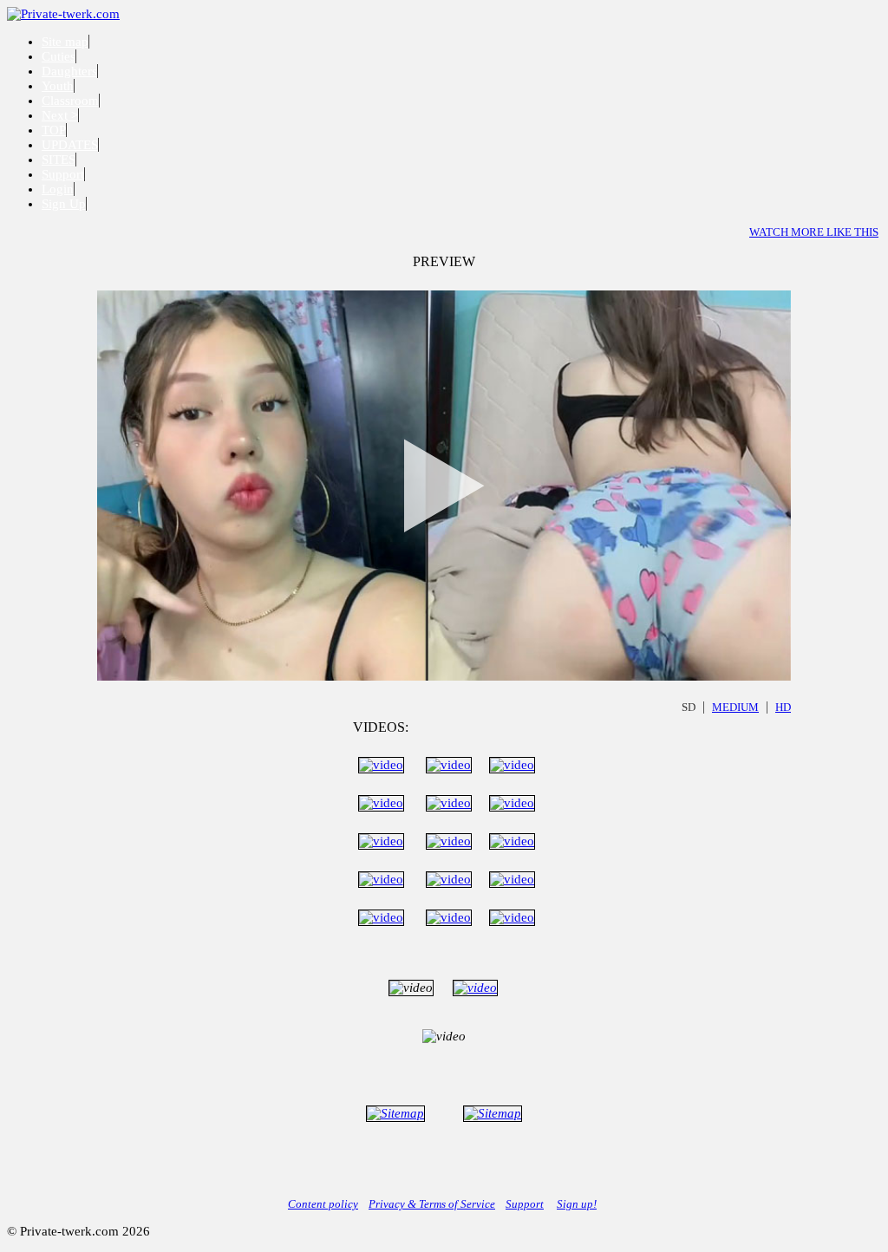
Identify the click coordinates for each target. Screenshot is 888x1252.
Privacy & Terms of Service (432, 1203)
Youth (58, 86)
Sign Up (64, 204)
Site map (65, 42)
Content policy (323, 1203)
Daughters (69, 71)
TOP (54, 130)
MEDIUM (735, 707)
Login (58, 189)
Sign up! (577, 1203)
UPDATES (70, 145)
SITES (58, 159)
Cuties (58, 56)
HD (783, 707)
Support (63, 174)
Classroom (70, 101)
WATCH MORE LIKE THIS (813, 231)
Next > (60, 115)
